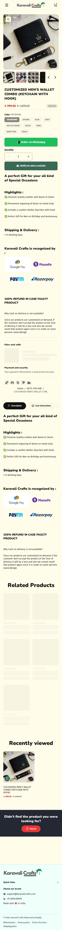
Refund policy (9, 922)
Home (20, 388)
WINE (38, 126)
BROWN (26, 120)
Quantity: (9, 150)
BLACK (28, 126)
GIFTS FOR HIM (34, 388)
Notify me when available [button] (33, 165)
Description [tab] (16, 406)
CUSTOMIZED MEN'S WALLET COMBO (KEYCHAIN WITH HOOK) (17, 790)
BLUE (37, 120)
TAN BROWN (12, 120)
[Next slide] (55, 77)
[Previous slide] (48, 77)
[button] (55, 5)
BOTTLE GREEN (13, 126)
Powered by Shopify (32, 917)
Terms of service (39, 922)
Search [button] (33, 829)
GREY (47, 120)
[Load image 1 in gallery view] (8, 77)
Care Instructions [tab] (43, 406)
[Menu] (6, 5)
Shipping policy (10, 926)
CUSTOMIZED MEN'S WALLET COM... (31, 391)
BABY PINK (11, 132)
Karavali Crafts (17, 917)
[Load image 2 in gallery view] (21, 77)
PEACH (24, 132)
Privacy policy (24, 922)
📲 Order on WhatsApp (31, 142)
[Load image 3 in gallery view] (33, 77)
